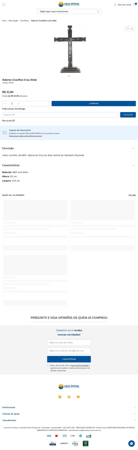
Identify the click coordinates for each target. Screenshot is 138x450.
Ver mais (132, 195)
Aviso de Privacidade (79, 365)
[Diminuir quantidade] (5, 103)
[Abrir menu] (3, 4)
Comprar (93, 103)
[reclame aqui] (85, 443)
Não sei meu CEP (8, 120)
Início (4, 21)
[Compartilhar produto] (132, 29)
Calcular (128, 114)
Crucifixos (24, 21)
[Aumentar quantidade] (18, 103)
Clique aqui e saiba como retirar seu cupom (25, 136)
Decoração (13, 21)
